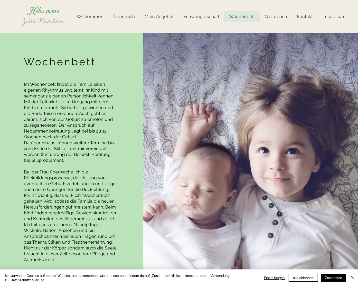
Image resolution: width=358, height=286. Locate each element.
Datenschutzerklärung (27, 279)
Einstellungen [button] (274, 277)
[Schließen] (352, 277)
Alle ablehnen (303, 277)
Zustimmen (333, 277)
